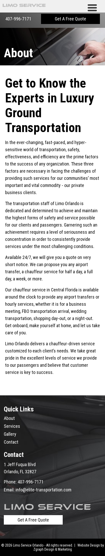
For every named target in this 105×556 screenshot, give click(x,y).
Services (12, 426)
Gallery (10, 434)
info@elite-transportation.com (43, 489)
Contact (11, 442)
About (9, 418)
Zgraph (38, 549)
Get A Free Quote (70, 18)
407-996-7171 (18, 18)
